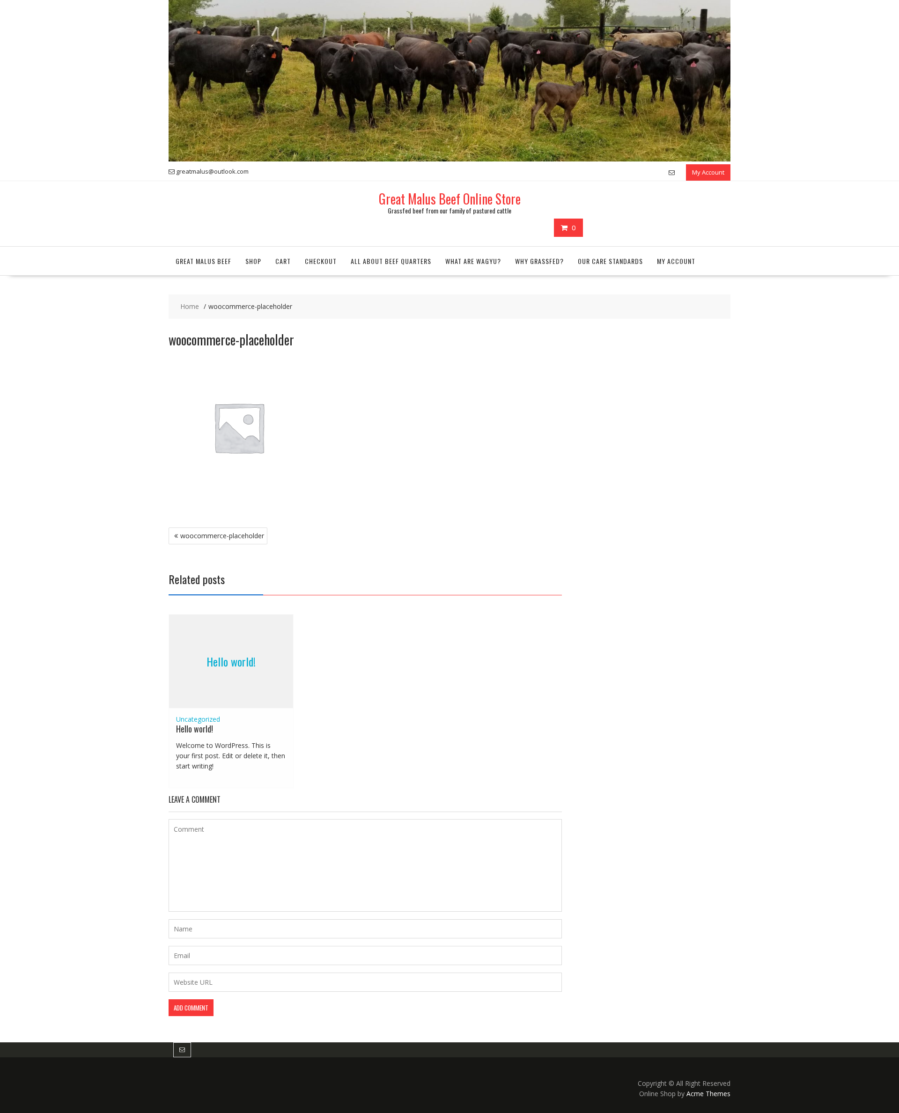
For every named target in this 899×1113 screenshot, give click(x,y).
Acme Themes (708, 1093)
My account (676, 261)
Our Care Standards (610, 261)
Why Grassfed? (539, 261)
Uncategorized (198, 719)
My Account (708, 172)
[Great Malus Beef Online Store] (449, 158)
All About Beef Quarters (391, 261)
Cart (283, 261)
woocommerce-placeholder (222, 535)
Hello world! (231, 660)
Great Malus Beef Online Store (450, 198)
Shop (253, 261)
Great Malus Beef (203, 261)
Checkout (321, 261)
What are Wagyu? (473, 261)
